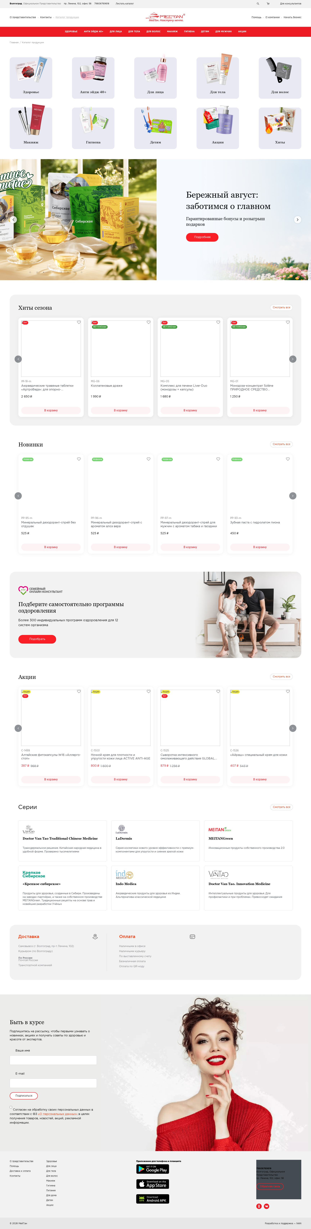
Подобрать (37, 639)
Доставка (28, 937)
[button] (30, 272)
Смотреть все (281, 307)
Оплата (127, 937)
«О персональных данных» (58, 1114)
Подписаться (23, 1096)
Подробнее (46, 237)
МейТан (23, 1223)
